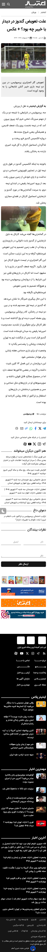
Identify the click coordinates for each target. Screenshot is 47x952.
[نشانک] (23, 591)
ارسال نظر (23, 564)
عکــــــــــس (23, 666)
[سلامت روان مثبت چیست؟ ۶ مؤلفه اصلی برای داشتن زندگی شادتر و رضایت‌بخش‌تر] (41, 718)
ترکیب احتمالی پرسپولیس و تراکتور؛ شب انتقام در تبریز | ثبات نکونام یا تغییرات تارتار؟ (25, 518)
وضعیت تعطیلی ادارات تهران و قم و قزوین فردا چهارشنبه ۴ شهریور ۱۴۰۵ (26, 880)
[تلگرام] (44, 444)
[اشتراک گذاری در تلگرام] (44, 429)
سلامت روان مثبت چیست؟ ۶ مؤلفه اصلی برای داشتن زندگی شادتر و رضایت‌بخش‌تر (19, 720)
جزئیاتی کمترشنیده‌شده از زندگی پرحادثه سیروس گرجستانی (20, 799)
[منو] (3, 4)
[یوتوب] (29, 444)
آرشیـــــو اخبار (23, 673)
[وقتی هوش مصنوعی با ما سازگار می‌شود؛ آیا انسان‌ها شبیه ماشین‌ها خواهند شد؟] (41, 704)
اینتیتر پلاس (38, 697)
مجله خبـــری (40, 685)
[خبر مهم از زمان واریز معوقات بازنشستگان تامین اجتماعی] (41, 746)
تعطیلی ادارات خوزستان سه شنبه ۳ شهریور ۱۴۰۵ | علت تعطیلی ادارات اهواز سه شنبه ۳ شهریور (25, 491)
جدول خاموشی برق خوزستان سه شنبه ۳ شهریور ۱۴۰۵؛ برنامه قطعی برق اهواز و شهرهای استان (25, 481)
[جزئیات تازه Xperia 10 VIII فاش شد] (41, 790)
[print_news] (17, 429)
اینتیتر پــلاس (40, 679)
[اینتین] (23, 603)
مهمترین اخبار (37, 769)
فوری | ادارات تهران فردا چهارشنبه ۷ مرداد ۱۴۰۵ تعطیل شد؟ (18, 824)
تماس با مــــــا (23, 660)
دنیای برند (9, 919)
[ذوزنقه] (23, 580)
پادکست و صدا (39, 673)
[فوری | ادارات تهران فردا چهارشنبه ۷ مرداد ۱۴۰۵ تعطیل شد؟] (41, 823)
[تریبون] (23, 614)
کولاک (23, 931)
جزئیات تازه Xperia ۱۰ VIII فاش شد (18, 789)
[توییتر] (34, 444)
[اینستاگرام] (39, 444)
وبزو (32, 919)
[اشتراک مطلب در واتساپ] (31, 430)
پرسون (29, 925)
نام (42, 542)
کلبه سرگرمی (17, 925)
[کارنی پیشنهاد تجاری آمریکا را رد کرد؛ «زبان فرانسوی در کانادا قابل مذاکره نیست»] (41, 732)
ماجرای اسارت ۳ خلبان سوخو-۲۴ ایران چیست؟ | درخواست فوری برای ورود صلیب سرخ (17, 812)
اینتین (41, 919)
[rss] (44, 654)
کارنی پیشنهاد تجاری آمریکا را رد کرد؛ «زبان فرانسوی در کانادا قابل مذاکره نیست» (18, 734)
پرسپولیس (27, 414)
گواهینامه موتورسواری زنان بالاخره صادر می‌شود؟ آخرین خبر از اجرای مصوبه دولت (19, 778)
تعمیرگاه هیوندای (37, 936)
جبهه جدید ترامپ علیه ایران (22, 755)
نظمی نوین (12, 931)
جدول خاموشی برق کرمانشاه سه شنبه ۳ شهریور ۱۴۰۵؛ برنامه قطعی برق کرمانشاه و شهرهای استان (25, 500)
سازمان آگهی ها (23, 679)
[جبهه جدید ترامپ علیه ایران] (41, 756)
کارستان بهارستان (37, 931)
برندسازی (40, 925)
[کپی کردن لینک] (26, 429)
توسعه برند (22, 919)
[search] (8, 4)
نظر (41, 555)
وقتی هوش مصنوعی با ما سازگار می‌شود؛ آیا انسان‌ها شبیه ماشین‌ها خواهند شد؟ (19, 706)
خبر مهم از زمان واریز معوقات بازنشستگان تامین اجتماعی (21, 746)
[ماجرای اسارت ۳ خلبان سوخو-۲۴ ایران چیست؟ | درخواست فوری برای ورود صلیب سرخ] (41, 810)
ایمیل (15, 542)
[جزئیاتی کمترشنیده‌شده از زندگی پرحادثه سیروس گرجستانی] (41, 799)
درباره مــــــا (40, 660)
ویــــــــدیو (40, 666)
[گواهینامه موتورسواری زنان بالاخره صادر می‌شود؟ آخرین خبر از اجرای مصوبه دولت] (41, 776)
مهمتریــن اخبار (23, 685)
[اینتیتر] (35, 4)
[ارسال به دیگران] (22, 430)
